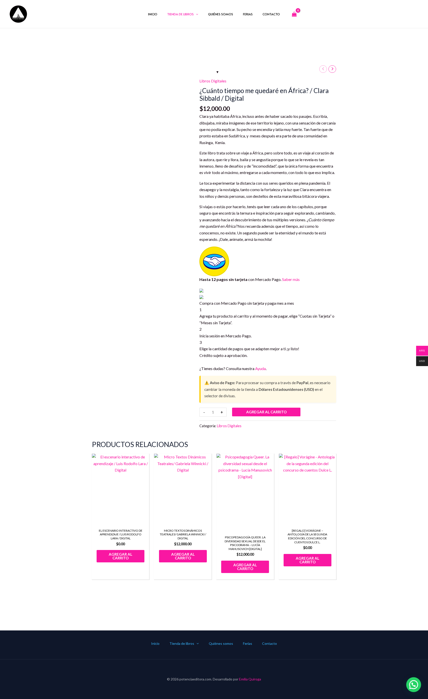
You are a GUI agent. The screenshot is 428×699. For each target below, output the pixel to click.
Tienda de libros (180, 14)
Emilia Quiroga (250, 679)
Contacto (271, 14)
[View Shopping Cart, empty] (294, 14)
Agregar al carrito (266, 412)
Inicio (152, 14)
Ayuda (260, 368)
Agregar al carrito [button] (120, 556)
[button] (196, 14)
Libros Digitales (212, 80)
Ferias (248, 14)
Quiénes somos (220, 14)
